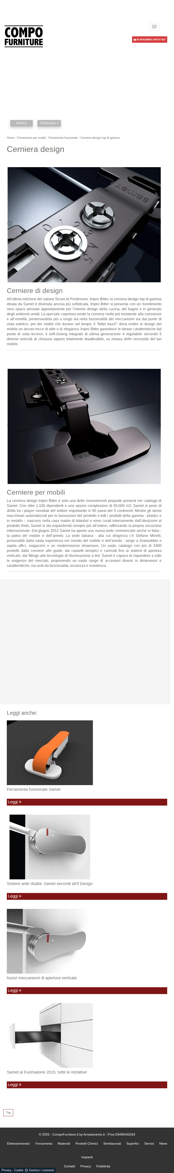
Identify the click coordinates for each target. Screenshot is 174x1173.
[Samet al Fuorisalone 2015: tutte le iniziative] (87, 1035)
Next (158, 223)
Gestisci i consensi (41, 1170)
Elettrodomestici (18, 1143)
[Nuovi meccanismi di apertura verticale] (87, 941)
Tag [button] (8, 1112)
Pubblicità (103, 1166)
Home (10, 137)
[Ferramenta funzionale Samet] (87, 752)
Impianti (87, 1157)
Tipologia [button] (48, 123)
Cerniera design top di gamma (100, 137)
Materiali (64, 1143)
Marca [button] (21, 123)
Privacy (7, 1170)
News (163, 1143)
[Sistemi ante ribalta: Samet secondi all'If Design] (87, 847)
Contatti (69, 1166)
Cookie (18, 1170)
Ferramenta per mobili (31, 137)
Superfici (132, 1143)
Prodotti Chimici (86, 1143)
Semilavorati (112, 1143)
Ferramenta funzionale (63, 137)
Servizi (149, 1143)
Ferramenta (43, 1143)
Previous (10, 223)
